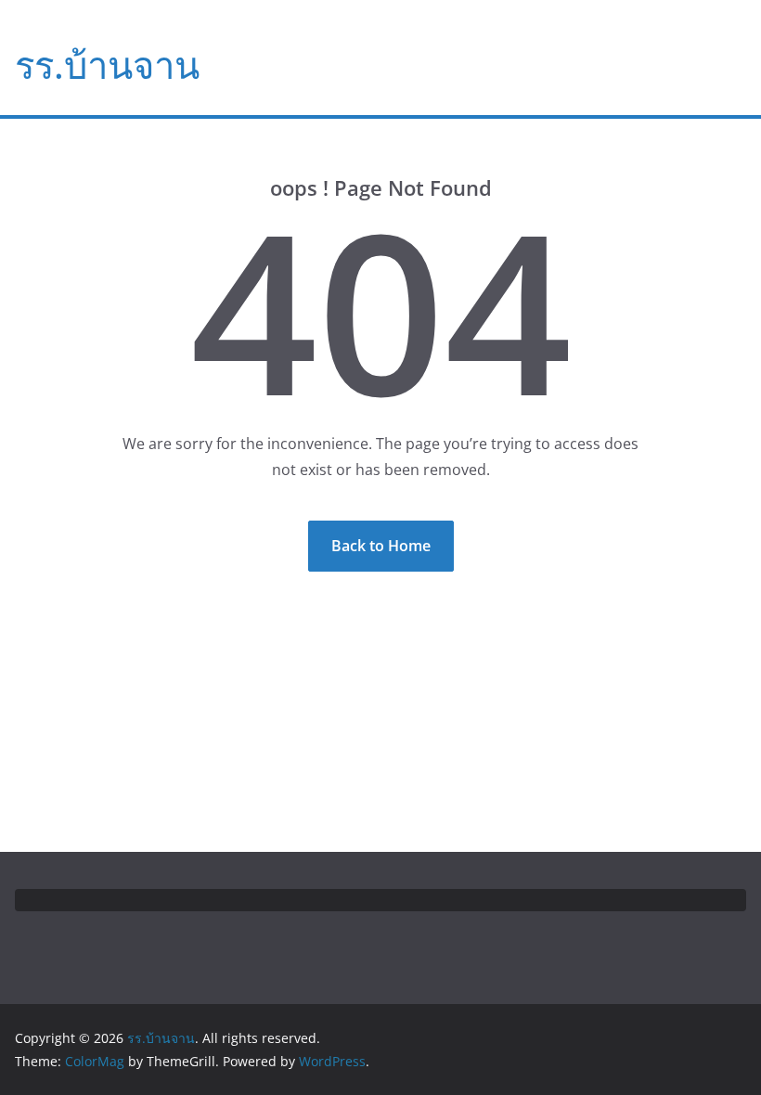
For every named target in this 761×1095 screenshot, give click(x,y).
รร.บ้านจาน (107, 64)
